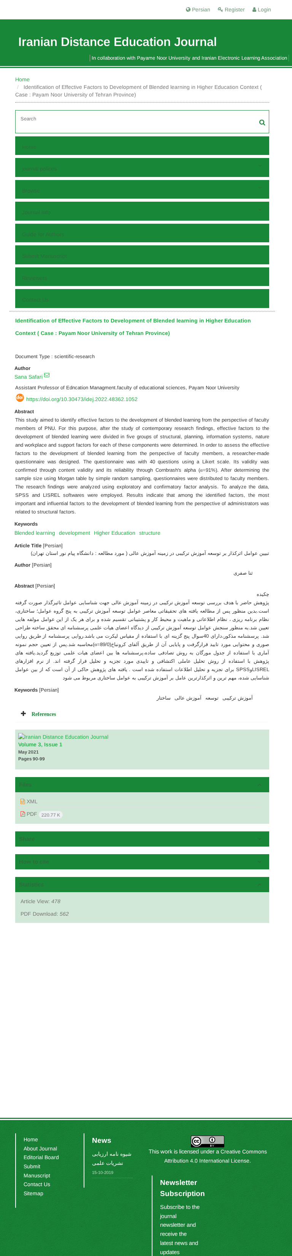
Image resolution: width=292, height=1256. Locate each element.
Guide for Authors (43, 234)
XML (31, 801)
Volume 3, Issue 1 (40, 744)
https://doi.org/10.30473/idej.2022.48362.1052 (82, 399)
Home (22, 79)
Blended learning (34, 533)
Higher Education (114, 533)
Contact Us (35, 300)
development (74, 533)
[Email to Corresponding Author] (46, 375)
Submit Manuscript (44, 256)
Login (263, 9)
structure (149, 533)
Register (234, 9)
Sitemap (33, 1193)
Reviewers (34, 278)
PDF (42, 814)
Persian (200, 9)
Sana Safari (28, 377)
